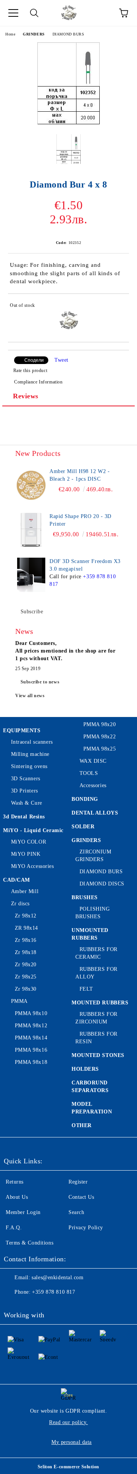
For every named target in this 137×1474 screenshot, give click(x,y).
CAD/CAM (16, 880)
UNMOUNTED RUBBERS (90, 934)
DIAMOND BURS (68, 34)
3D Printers (24, 791)
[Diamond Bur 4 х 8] (68, 122)
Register (78, 1182)
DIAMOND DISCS (102, 884)
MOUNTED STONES (98, 1055)
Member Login (23, 1212)
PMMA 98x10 (31, 1013)
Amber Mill (24, 891)
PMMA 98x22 (99, 736)
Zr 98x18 (26, 952)
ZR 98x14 (26, 928)
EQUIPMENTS (22, 730)
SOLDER (83, 826)
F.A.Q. (14, 1227)
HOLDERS (85, 1069)
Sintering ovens (29, 766)
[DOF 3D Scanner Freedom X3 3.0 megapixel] (31, 575)
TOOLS (89, 773)
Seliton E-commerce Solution (68, 1466)
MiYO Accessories (32, 866)
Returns (15, 1182)
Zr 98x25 (26, 977)
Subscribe (32, 611)
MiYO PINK (26, 854)
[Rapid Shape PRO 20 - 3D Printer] (31, 530)
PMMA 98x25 (99, 749)
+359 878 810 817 (53, 1292)
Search (76, 1212)
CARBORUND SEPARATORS (90, 1086)
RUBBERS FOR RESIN (96, 1037)
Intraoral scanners (32, 742)
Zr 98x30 (26, 989)
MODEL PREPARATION (92, 1108)
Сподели (34, 360)
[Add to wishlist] (118, 306)
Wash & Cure (26, 803)
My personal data (71, 1442)
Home (10, 34)
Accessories (93, 785)
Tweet (61, 360)
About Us (17, 1197)
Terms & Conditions (29, 1243)
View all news (30, 695)
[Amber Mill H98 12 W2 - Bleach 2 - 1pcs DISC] (31, 485)
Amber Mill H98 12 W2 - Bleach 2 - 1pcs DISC (79, 475)
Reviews (25, 396)
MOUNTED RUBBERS (100, 1003)
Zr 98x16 (26, 940)
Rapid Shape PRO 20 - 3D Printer (80, 520)
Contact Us (81, 1197)
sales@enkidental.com (57, 1277)
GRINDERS (34, 34)
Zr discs (20, 903)
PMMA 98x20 (99, 724)
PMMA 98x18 (31, 1062)
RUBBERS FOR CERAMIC (96, 953)
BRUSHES (85, 897)
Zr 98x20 (26, 964)
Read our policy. (68, 1422)
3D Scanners (25, 778)
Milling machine (30, 754)
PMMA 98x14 (31, 1038)
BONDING (85, 799)
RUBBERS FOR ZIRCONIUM (96, 1018)
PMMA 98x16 (31, 1050)
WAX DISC (93, 761)
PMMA (19, 1001)
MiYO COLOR (28, 842)
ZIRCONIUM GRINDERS (93, 855)
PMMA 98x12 (31, 1025)
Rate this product (30, 370)
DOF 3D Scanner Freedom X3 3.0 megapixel (85, 565)
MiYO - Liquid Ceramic (33, 830)
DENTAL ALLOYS (95, 813)
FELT (86, 989)
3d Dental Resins (24, 817)
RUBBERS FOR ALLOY (96, 973)
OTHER (82, 1125)
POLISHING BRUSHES (92, 912)
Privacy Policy (85, 1227)
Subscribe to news (40, 682)
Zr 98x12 (26, 916)
